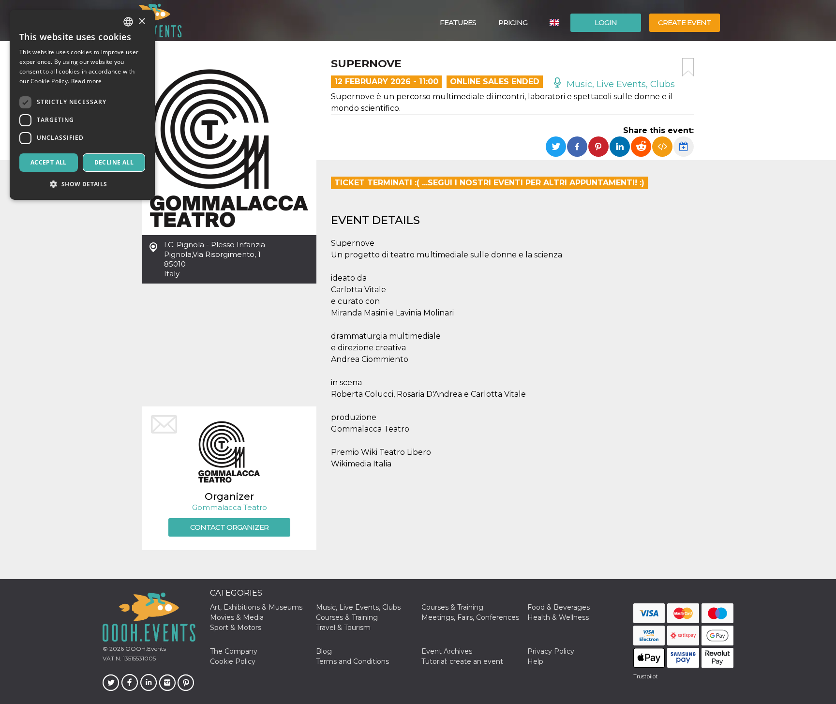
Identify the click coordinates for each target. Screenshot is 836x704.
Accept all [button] (48, 162)
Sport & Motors (235, 627)
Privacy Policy (550, 651)
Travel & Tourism (343, 627)
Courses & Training (452, 607)
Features (458, 22)
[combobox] (128, 22)
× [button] (141, 21)
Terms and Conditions (352, 661)
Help (535, 661)
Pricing (512, 22)
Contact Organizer (229, 527)
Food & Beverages (558, 607)
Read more (86, 81)
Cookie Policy (232, 661)
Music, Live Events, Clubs (619, 84)
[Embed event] (662, 146)
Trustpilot (645, 676)
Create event (684, 22)
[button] (82, 184)
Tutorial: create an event (462, 661)
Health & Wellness (558, 617)
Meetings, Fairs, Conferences (470, 617)
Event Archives (446, 651)
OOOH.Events (145, 648)
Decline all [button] (114, 162)
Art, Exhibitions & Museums (256, 607)
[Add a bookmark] (688, 67)
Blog (324, 651)
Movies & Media (237, 617)
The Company (233, 651)
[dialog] (82, 105)
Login (606, 22)
